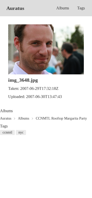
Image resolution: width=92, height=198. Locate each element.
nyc (21, 132)
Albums (62, 8)
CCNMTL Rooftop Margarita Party (61, 118)
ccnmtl (7, 132)
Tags (81, 8)
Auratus (15, 8)
